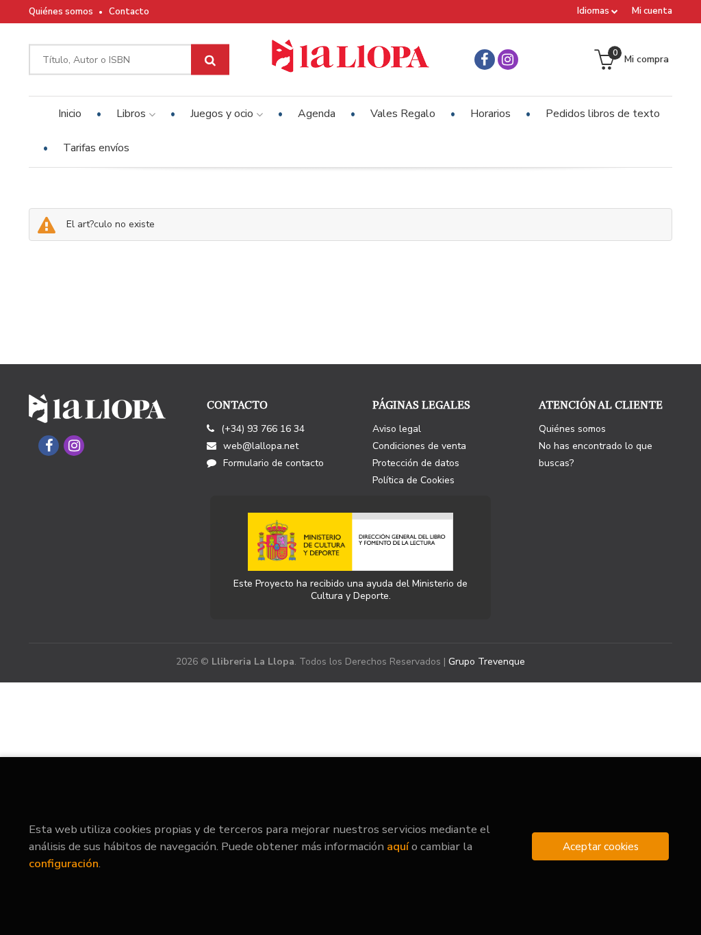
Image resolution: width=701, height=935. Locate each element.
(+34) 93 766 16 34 (263, 428)
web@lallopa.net (260, 445)
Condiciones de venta (419, 445)
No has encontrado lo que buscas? (595, 454)
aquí (398, 846)
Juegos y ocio (223, 113)
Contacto (129, 11)
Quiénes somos (61, 11)
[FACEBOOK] (484, 59)
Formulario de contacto (273, 463)
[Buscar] (210, 59)
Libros (132, 113)
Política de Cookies (413, 480)
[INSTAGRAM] (508, 59)
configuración (64, 863)
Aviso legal (396, 428)
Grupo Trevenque (486, 661)
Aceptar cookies (601, 846)
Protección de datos (415, 463)
